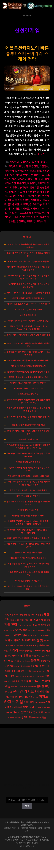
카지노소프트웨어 (24, 213)
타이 (36, 217)
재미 (16, 697)
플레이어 (44, 217)
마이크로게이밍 (19, 645)
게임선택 (23, 166)
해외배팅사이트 (36, 717)
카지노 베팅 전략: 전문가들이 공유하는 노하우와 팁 (28, 538)
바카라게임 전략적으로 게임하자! (28, 581)
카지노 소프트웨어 (43, 707)
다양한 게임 (8, 630)
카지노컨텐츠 (26, 217)
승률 (13, 671)
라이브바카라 (22, 175)
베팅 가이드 (32, 656)
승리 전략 (25, 671)
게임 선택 (47, 620)
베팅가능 (22, 179)
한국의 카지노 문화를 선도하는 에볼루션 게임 (28, 490)
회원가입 (31, 221)
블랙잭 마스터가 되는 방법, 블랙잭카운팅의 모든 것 (28, 372)
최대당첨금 (25, 204)
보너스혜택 (43, 179)
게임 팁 (20, 625)
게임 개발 (23, 615)
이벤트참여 (23, 200)
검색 (27, 795)
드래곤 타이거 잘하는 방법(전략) (28, 310)
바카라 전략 (40, 651)
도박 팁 (29, 630)
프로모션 (18, 717)
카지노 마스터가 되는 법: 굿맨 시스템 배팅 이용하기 (28, 293)
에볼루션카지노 (32, 681)
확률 (44, 717)
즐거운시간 (13, 204)
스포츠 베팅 (26, 666)
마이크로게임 (29, 840)
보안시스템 (10, 183)
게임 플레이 (39, 625)
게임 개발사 (31, 615)
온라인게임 (18, 196)
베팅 (25, 655)
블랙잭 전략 (45, 661)
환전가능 (20, 221)
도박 (15, 630)
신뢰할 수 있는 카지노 (39, 671)
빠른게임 (21, 183)
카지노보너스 (37, 209)
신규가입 (34, 187)
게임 (7, 615)
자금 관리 (10, 697)
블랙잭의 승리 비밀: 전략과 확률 (28, 553)
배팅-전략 (17, 656)
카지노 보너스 (29, 707)
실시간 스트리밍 (20, 676)
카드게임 (35, 697)
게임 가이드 (14, 615)
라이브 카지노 (13, 640)
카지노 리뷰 (17, 707)
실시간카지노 (15, 192)
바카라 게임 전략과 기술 (28, 510)
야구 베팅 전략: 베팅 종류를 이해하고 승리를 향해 (28, 476)
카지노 (43, 696)
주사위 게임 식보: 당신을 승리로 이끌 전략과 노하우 (28, 360)
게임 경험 (39, 615)
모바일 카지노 (39, 645)
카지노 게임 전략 (40, 702)
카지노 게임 (13, 702)
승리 (18, 671)
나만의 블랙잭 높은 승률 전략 (28, 462)
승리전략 (24, 187)
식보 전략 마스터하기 (28, 315)
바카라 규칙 (30, 651)
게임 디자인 (20, 620)
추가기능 (37, 204)
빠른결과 (31, 183)
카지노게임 (13, 209)
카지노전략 (39, 213)
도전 (34, 630)
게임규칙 (13, 166)
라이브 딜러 (21, 635)
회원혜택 (41, 221)
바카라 (13, 650)
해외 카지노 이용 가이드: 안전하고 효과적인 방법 (28, 321)
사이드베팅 (43, 183)
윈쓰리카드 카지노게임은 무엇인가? (28, 389)
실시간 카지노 (31, 676)
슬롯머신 (43, 666)
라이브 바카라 (32, 635)
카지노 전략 (19, 712)
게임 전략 (10, 624)
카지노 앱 (8, 712)
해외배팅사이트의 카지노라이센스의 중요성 (28, 558)
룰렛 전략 (46, 640)
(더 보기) (41, 154)
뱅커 (14, 179)
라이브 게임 (9, 635)
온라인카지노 (41, 691)
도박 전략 (22, 630)
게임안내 (14, 162)
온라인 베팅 (43, 686)
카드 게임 (28, 697)
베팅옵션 (32, 179)
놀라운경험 (23, 171)
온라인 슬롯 (8, 692)
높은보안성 (35, 171)
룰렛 (40, 640)
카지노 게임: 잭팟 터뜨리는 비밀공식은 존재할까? (28, 261)
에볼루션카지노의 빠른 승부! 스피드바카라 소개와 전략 (27, 53)
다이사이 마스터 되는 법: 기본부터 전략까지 (28, 383)
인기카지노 (36, 200)
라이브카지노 (37, 175)
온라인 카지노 (23, 691)
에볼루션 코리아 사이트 (28, 439)
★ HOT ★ (25, 162)
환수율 (11, 221)
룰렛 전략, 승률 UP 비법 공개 (28, 496)
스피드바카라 (11, 187)
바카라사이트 (27, 843)
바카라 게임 (22, 651)
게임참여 (43, 166)
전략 (21, 697)
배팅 (9, 656)
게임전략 (33, 166)
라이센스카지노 (40, 162)
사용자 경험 (9, 666)
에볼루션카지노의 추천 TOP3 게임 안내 (28, 425)
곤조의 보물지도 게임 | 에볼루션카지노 (28, 298)
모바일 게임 (28, 645)
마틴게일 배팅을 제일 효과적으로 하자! (28, 516)
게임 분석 (38, 620)
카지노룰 (24, 209)
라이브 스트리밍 (43, 635)
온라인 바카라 (32, 686)
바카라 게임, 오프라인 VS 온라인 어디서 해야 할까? (28, 304)
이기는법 (12, 200)
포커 (40, 712)
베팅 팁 (22, 661)
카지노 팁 (30, 712)
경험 (48, 625)
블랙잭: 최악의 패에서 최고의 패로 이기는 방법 (28, 377)
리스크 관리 (8, 646)
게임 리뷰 (29, 620)
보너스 (27, 661)
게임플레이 (10, 171)
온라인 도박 (22, 687)
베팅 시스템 (41, 656)
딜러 (12, 175)
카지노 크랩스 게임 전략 (28, 394)
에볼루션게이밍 (31, 192)
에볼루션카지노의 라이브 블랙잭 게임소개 (28, 366)
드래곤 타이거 (41, 630)
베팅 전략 (13, 661)
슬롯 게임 (35, 666)
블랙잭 (35, 660)
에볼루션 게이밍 (16, 681)
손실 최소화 (18, 666)
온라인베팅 (31, 196)
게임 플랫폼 (27, 625)
